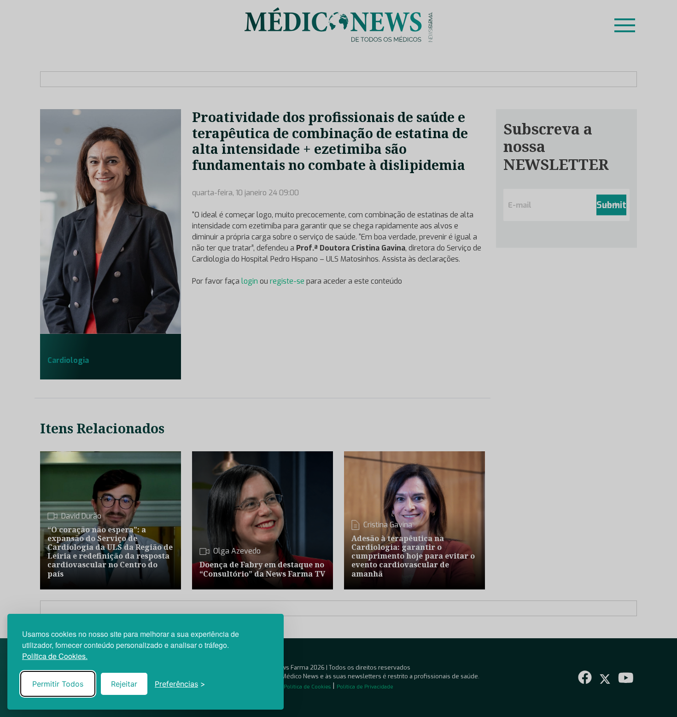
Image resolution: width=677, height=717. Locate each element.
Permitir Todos (57, 683)
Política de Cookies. (55, 656)
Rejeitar (124, 683)
